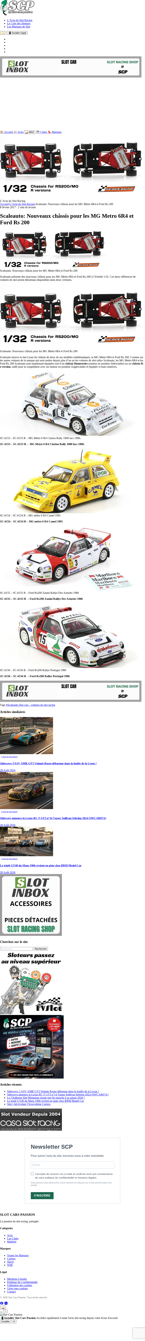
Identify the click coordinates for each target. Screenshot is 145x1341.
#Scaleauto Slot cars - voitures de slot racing (30, 704)
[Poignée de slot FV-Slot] (32, 1013)
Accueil (4, 204)
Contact (11, 1291)
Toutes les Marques (18, 1255)
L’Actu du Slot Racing (19, 20)
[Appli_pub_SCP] (32, 1077)
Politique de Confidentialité (22, 1282)
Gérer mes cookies (17, 1288)
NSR (10, 1264)
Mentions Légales (17, 1278)
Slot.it (10, 1261)
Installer (5, 1321)
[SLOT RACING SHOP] (70, 76)
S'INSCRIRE (42, 1195)
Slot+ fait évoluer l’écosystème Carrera (28, 1104)
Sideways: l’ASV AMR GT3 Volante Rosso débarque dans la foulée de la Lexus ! (53, 1091)
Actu (10, 1235)
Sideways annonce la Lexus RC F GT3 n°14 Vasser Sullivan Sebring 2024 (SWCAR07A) (57, 1094)
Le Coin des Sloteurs (18, 23)
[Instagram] (6, 1304)
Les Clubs (12, 1238)
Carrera (11, 1258)
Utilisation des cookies (19, 1285)
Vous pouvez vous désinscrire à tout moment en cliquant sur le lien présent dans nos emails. (71, 1184)
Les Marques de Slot (18, 26)
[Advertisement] (72, 104)
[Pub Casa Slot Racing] (31, 1129)
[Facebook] (2, 1304)
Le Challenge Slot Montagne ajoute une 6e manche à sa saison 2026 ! (46, 1097)
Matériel (11, 1241)
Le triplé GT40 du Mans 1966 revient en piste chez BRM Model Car (45, 1100)
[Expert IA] (1, 1312)
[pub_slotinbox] (31, 934)
